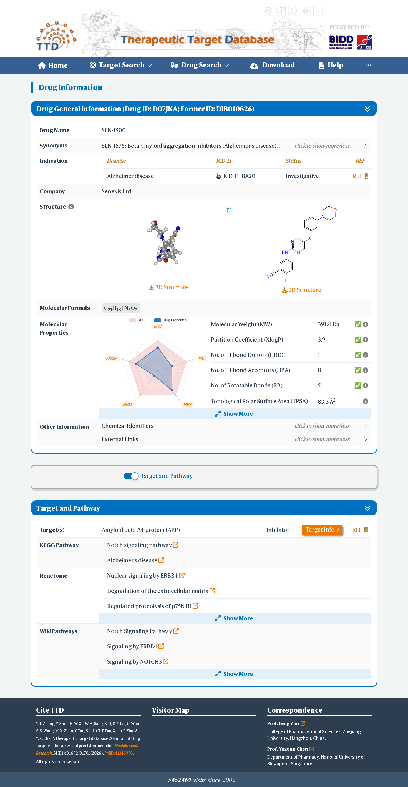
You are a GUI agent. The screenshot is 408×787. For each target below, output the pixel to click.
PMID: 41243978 (118, 753)
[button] (236, 145)
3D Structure (171, 287)
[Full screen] (229, 210)
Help (335, 65)
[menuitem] (53, 65)
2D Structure (304, 290)
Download (278, 65)
